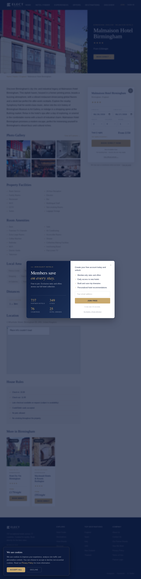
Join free (92, 301)
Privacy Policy (27, 563)
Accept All (16, 570)
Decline (34, 570)
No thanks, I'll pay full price (92, 312)
